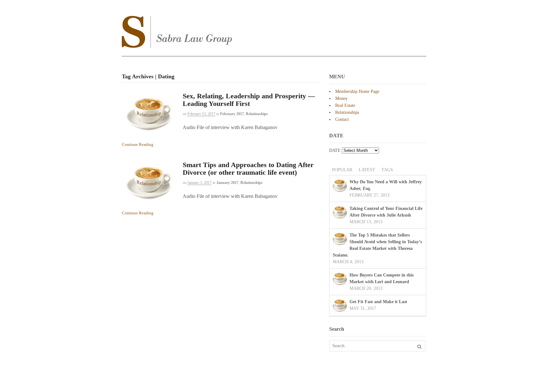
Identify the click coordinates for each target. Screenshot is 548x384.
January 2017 (227, 182)
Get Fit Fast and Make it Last (378, 301)
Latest (367, 169)
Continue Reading (137, 144)
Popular (342, 169)
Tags (387, 169)
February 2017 (232, 114)
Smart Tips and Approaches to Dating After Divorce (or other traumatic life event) (248, 168)
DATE (335, 150)
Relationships (257, 114)
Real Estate (345, 105)
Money (341, 98)
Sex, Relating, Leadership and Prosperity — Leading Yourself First (249, 99)
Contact (342, 119)
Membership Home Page (357, 91)
